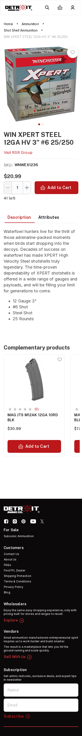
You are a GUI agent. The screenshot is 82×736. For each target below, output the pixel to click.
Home (8, 24)
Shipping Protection (17, 576)
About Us (10, 559)
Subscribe (14, 716)
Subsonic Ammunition (19, 536)
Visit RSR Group (18, 152)
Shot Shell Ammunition (21, 30)
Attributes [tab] (48, 217)
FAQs (7, 565)
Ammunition (30, 24)
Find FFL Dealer (14, 570)
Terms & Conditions (17, 581)
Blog (7, 592)
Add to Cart (59, 187)
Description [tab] (19, 217)
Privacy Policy (13, 587)
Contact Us (11, 554)
